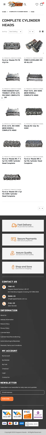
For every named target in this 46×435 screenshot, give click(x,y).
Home (4, 11)
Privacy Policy (5, 328)
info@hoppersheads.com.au (17, 299)
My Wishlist (5, 360)
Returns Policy (5, 324)
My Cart (4, 364)
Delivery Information (7, 319)
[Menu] (4, 4)
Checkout (5, 369)
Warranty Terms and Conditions (11, 345)
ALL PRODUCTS (6, 58)
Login (4, 373)
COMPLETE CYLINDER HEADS (18, 12)
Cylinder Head (5, 332)
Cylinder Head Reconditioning (10, 337)
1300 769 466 (12, 306)
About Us (3, 315)
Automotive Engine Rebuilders (10, 341)
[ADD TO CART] (18, 40)
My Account (6, 356)
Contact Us (6, 377)
